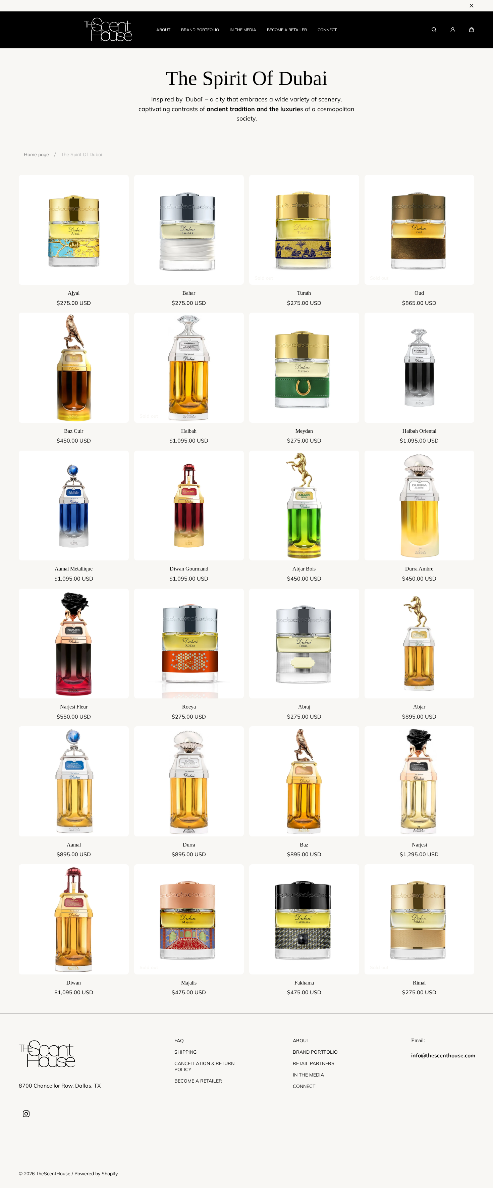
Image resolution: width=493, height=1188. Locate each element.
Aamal (74, 845)
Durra (189, 845)
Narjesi (419, 845)
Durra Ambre (419, 569)
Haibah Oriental (419, 431)
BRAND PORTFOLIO (200, 29)
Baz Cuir (73, 431)
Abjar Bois (304, 569)
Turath (304, 293)
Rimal (419, 983)
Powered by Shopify (96, 1174)
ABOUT (163, 29)
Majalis (189, 983)
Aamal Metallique (74, 569)
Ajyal (73, 293)
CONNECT (327, 29)
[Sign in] (452, 29)
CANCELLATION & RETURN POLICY (204, 1066)
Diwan (73, 983)
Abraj (304, 707)
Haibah (189, 431)
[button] (471, 29)
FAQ (179, 1041)
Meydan (304, 431)
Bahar (188, 293)
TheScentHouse (53, 1174)
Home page (36, 154)
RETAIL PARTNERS (313, 1063)
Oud (419, 293)
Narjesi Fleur (74, 707)
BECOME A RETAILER (287, 29)
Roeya (189, 707)
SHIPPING (185, 1052)
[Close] (471, 5)
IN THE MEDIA (243, 29)
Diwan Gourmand (189, 569)
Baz (304, 845)
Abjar (419, 707)
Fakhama (304, 983)
